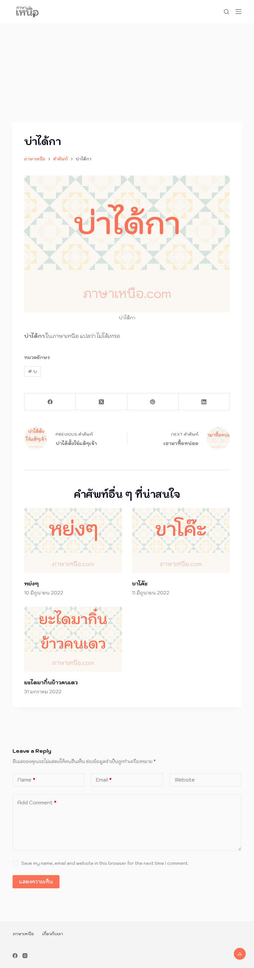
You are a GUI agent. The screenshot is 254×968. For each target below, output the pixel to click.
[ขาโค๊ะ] (181, 540)
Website (185, 780)
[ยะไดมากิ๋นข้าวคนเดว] (73, 639)
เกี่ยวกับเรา (52, 933)
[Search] (226, 11)
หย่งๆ (31, 583)
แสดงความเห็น (36, 881)
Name (26, 780)
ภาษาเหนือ (23, 933)
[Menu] (238, 12)
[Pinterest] (153, 401)
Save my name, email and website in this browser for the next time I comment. (105, 863)
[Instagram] (24, 955)
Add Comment (37, 802)
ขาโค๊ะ (140, 583)
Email (104, 780)
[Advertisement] (127, 72)
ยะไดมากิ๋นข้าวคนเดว (51, 682)
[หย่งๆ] (73, 540)
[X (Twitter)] (101, 401)
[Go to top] (240, 954)
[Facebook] (50, 401)
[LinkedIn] (204, 401)
